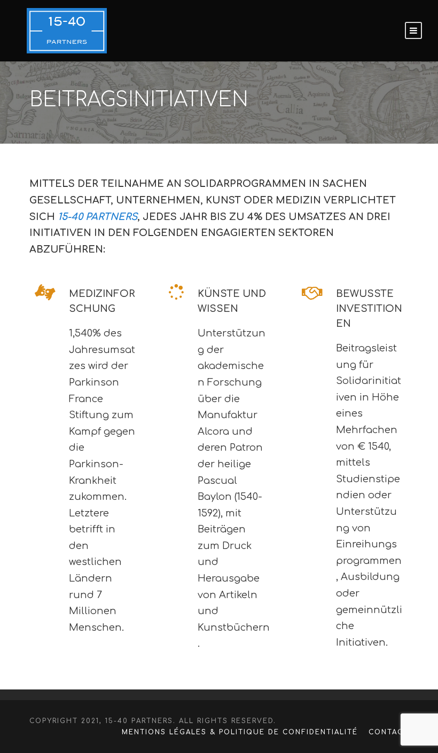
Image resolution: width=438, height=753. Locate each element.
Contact (389, 732)
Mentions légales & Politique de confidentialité (240, 732)
